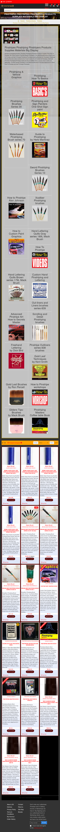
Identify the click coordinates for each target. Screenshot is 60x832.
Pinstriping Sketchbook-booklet (30, 699)
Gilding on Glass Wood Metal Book (11, 644)
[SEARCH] (58, 10)
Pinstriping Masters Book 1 (49, 643)
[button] (11, 500)
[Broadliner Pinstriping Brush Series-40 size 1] (30, 573)
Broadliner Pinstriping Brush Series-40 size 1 (30, 589)
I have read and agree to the (38, 827)
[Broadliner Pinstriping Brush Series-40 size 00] (11, 573)
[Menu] (46, 6)
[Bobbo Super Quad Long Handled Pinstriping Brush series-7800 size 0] (11, 456)
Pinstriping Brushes (31, 21)
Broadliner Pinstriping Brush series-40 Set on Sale (30, 530)
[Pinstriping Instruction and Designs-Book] (30, 631)
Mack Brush (11, 466)
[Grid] (3, 443)
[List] (5, 443)
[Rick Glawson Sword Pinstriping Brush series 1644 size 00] (11, 745)
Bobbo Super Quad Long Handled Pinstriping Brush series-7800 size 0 (11, 472)
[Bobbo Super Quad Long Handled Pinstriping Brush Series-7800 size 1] (49, 456)
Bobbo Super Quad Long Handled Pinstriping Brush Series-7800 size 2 (11, 531)
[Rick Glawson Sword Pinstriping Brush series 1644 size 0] (49, 686)
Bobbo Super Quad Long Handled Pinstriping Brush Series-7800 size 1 (49, 472)
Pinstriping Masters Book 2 (11, 699)
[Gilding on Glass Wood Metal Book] (11, 631)
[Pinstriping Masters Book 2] (11, 686)
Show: (51, 442)
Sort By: (35, 442)
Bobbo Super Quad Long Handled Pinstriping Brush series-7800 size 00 (30, 472)
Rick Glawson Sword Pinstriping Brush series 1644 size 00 (11, 761)
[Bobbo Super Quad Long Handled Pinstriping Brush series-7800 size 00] (30, 456)
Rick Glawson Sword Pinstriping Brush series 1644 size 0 (49, 703)
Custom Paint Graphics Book (49, 586)
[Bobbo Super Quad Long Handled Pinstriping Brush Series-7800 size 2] (11, 515)
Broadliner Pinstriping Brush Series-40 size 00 (11, 589)
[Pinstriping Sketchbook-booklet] (30, 686)
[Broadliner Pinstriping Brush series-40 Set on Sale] (30, 515)
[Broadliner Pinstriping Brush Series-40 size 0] (49, 515)
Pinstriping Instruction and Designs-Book (30, 644)
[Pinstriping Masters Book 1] (49, 631)
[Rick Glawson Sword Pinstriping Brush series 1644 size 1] (30, 745)
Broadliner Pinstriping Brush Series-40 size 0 (49, 530)
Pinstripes (39, 21)
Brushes (23, 21)
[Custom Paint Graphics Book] (49, 573)
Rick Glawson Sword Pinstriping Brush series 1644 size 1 (30, 761)
